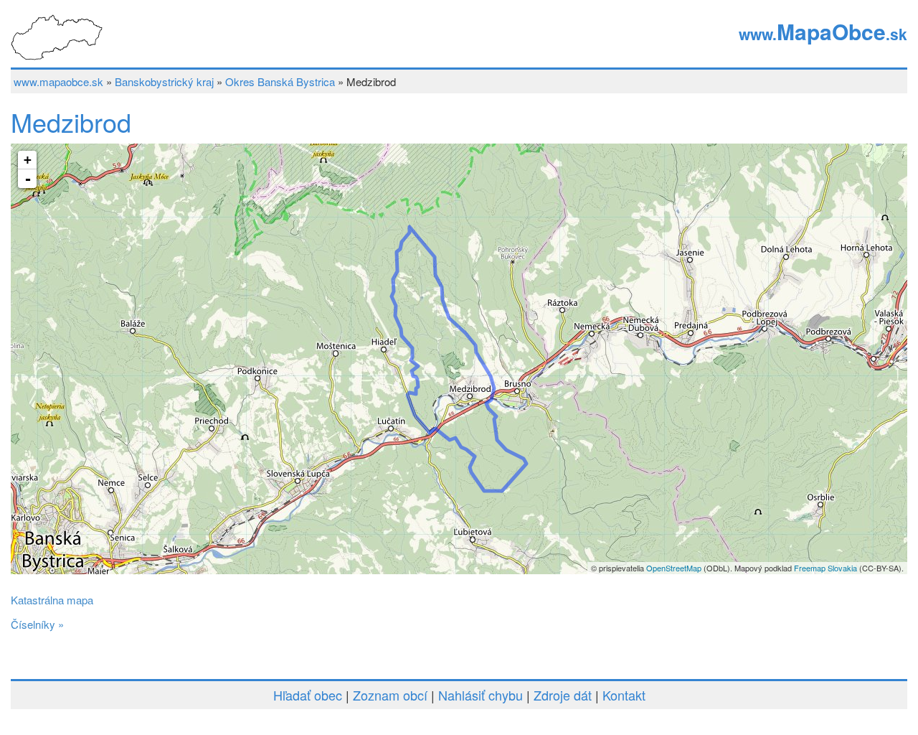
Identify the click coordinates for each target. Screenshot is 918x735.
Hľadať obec (307, 694)
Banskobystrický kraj (164, 81)
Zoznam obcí (390, 694)
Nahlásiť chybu (480, 694)
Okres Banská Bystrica (280, 81)
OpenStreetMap (673, 568)
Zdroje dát (563, 694)
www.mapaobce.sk (58, 81)
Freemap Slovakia (825, 568)
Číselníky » (37, 624)
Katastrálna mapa (52, 599)
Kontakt (623, 694)
